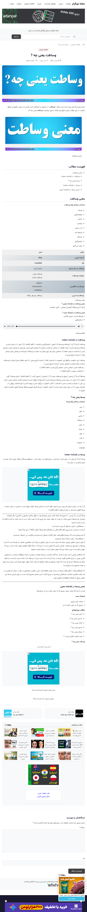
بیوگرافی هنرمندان (50, 4)
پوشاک (68, 4)
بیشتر (12, 4)
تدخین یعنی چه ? (76, 618)
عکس (39, 4)
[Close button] (84, 875)
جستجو (16, 37)
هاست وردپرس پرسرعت (42, 881)
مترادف (82, 205)
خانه (83, 45)
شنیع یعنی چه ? (76, 627)
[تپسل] (6, 901)
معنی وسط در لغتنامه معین (69, 189)
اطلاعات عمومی (29, 4)
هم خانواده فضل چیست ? (72, 636)
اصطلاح (79, 554)
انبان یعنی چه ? (76, 614)
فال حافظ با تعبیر (43, 793)
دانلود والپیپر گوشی (43, 796)
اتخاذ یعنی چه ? (76, 623)
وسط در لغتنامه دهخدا (71, 185)
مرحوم (71, 351)
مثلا (33, 545)
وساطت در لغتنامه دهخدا (70, 176)
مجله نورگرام (78, 4)
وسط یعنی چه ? (74, 181)
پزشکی (19, 4)
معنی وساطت (77, 172)
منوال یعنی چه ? (76, 632)
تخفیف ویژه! (71, 899)
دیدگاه (82, 827)
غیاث (66, 348)
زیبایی (61, 4)
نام (84, 858)
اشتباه (81, 257)
